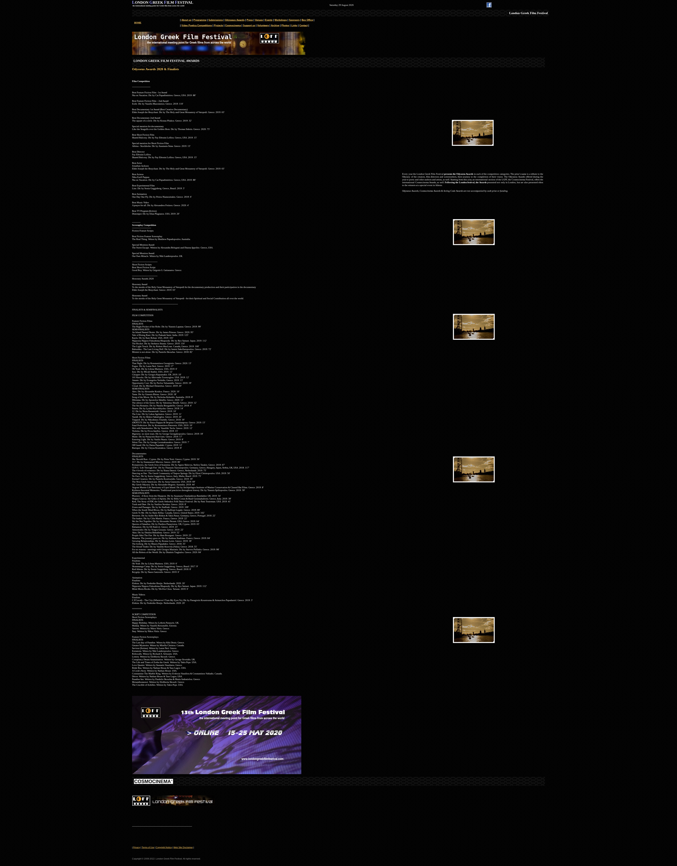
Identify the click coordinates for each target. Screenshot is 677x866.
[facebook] (489, 6)
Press (250, 20)
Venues (259, 20)
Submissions (215, 20)
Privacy (136, 847)
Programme (199, 20)
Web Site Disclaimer (183, 847)
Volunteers (263, 25)
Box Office (307, 20)
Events (268, 20)
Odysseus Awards (235, 20)
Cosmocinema (233, 25)
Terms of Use (148, 847)
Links (294, 25)
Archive (275, 25)
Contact (303, 25)
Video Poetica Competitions (196, 25)
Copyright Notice (164, 847)
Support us (249, 25)
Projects (218, 25)
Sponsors (294, 20)
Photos (285, 25)
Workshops (281, 20)
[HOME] (218, 53)
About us (186, 20)
